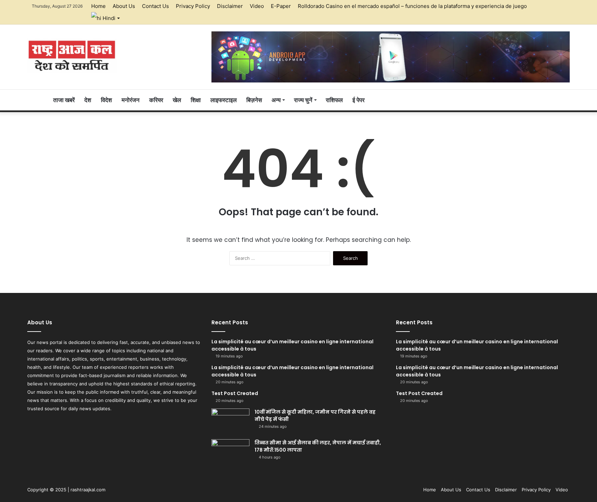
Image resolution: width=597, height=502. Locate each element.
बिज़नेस (254, 100)
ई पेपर (358, 100)
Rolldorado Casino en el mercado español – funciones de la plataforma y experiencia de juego (412, 6)
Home (98, 6)
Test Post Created (234, 393)
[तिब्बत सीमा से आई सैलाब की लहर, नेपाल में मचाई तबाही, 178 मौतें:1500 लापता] (230, 452)
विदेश (106, 100)
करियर (156, 100)
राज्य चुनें (303, 100)
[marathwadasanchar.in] (72, 55)
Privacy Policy (193, 6)
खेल (177, 100)
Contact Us (155, 6)
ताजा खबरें (64, 100)
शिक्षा (196, 100)
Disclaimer (230, 6)
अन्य (276, 100)
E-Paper (281, 6)
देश (87, 100)
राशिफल (334, 100)
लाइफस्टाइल (223, 100)
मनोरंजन (131, 100)
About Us (124, 6)
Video (257, 6)
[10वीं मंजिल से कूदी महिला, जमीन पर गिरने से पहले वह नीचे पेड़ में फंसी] (230, 421)
